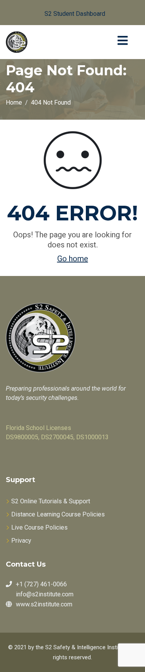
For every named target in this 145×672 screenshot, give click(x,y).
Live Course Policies (39, 527)
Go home (72, 258)
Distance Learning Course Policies (58, 514)
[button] (68, 12)
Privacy (21, 540)
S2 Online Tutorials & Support (50, 501)
